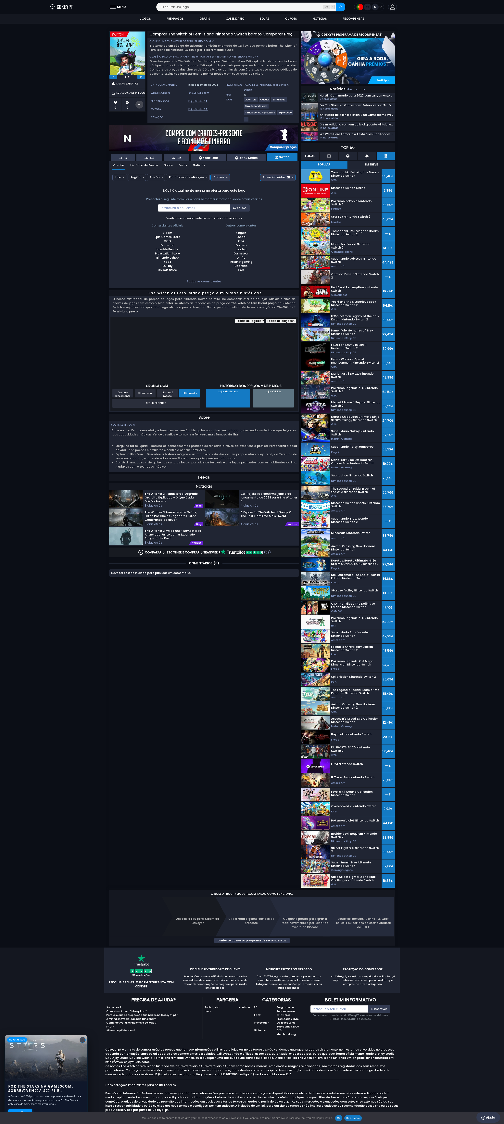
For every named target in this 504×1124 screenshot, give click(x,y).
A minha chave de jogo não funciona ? (131, 1019)
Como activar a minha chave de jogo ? (131, 1023)
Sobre (168, 165)
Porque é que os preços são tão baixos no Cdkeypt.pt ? (142, 1015)
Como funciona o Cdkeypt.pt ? (126, 1011)
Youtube (244, 1007)
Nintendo (260, 1030)
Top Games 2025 (288, 1026)
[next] (141, 77)
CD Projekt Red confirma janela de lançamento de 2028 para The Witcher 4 (269, 497)
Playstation (261, 1023)
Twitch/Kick (212, 1007)
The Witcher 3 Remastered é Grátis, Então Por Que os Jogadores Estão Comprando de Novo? (171, 515)
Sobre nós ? (113, 1007)
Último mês (190, 393)
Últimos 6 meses (167, 394)
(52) (267, 552)
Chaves (218, 177)
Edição (155, 177)
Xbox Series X (280, 84)
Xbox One (265, 84)
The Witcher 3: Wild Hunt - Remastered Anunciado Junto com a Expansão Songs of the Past (173, 534)
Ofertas (118, 165)
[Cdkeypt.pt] (61, 7)
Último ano (145, 393)
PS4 (250, 84)
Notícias (199, 165)
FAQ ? (110, 1026)
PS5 (256, 84)
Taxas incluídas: (274, 177)
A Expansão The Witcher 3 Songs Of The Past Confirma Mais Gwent (267, 514)
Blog (199, 505)
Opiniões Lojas (286, 1023)
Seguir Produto (156, 403)
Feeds (183, 165)
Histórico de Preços (144, 165)
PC (245, 84)
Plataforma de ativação (186, 177)
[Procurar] (340, 7)
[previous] (113, 77)
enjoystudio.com (198, 93)
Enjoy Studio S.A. (198, 101)
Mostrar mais (356, 89)
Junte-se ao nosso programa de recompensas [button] (252, 940)
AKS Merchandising (286, 1032)
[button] (392, 7)
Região (136, 177)
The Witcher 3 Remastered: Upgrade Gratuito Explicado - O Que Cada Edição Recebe (171, 497)
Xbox (257, 1015)
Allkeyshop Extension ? (121, 1030)
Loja (118, 177)
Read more (353, 1118)
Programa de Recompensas (286, 1009)
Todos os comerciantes (204, 281)
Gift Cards (283, 1015)
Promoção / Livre (288, 1019)
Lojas (208, 1011)
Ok (339, 1118)
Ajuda (490, 1117)
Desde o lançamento (123, 394)
